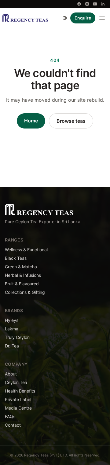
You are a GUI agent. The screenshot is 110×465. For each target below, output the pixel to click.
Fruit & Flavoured (22, 283)
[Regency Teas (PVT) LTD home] (25, 18)
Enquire (83, 17)
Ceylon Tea (16, 382)
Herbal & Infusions (23, 275)
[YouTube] (95, 4)
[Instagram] (87, 4)
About (11, 373)
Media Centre (18, 407)
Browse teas (71, 121)
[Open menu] (102, 17)
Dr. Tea (12, 345)
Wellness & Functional (26, 249)
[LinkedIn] (103, 4)
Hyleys (11, 320)
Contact (13, 425)
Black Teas (16, 258)
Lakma (11, 328)
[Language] (65, 17)
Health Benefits (20, 390)
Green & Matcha (21, 266)
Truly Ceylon (17, 337)
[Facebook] (79, 4)
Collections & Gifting (25, 292)
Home (31, 121)
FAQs (10, 416)
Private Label (18, 399)
